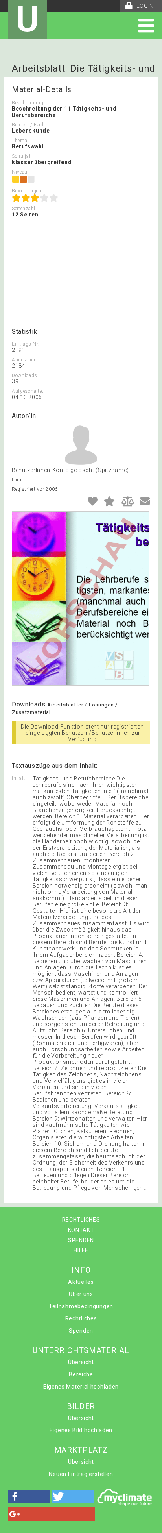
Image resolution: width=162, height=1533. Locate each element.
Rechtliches (81, 1318)
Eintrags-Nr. (25, 344)
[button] (29, 1496)
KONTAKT (81, 1230)
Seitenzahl (23, 208)
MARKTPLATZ (81, 1450)
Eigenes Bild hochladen (81, 1430)
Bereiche (81, 1374)
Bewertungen (27, 191)
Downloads (24, 375)
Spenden (81, 1331)
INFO (81, 1270)
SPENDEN (81, 1240)
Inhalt (18, 778)
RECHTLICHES (81, 1220)
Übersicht (81, 1362)
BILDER (81, 1406)
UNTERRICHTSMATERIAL (81, 1350)
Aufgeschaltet (28, 391)
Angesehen (24, 359)
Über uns (81, 1294)
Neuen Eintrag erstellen (81, 1474)
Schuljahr (23, 156)
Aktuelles (81, 1282)
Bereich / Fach (28, 125)
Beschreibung (27, 102)
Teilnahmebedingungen (81, 1306)
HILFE (81, 1250)
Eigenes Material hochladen (81, 1386)
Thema (20, 140)
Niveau (20, 172)
